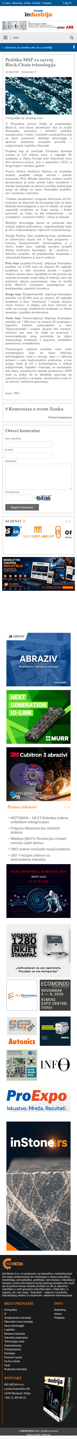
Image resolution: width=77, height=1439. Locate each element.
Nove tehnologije (14, 1325)
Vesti (7, 1365)
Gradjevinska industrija (17, 1317)
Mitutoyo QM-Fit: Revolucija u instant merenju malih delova (38, 841)
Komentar (11, 461)
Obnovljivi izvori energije (18, 1321)
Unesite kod (12, 492)
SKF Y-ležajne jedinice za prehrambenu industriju (30, 857)
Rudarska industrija (15, 1369)
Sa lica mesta (12, 1361)
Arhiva (27, 3)
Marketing (17, 3)
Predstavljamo (12, 1349)
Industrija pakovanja (16, 1337)
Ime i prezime (13, 438)
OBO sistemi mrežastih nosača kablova (40, 849)
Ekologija (9, 1353)
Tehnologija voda (14, 1341)
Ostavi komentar (60, 417)
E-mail (9, 449)
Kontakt (36, 3)
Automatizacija (12, 1345)
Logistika (9, 1329)
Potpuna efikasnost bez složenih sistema (35, 830)
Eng (16, 37)
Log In (67, 3)
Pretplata (46, 3)
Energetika (10, 1309)
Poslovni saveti (13, 1357)
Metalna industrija (14, 1333)
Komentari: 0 (29, 72)
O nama (6, 3)
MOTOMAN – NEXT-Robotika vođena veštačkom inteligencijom (39, 820)
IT (5, 1313)
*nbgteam (45, 1434)
